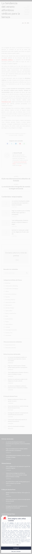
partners (12, 522)
